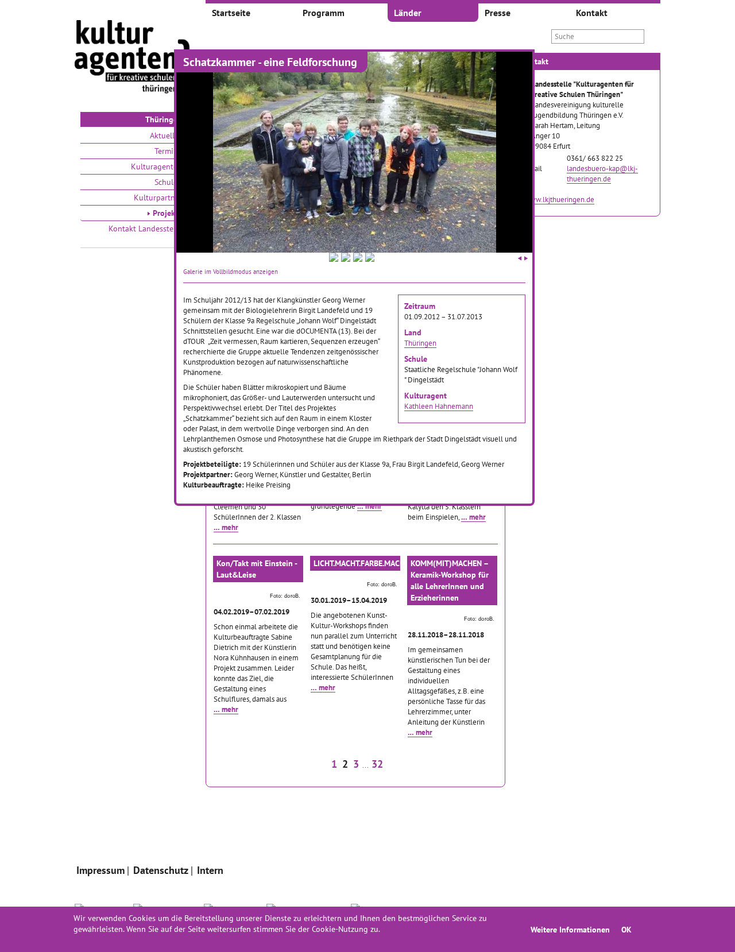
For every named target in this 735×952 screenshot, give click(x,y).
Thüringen (420, 342)
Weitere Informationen (570, 929)
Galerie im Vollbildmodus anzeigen (230, 271)
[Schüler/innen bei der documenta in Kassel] (333, 259)
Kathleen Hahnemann (438, 406)
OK (626, 929)
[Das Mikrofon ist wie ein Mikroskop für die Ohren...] (369, 259)
